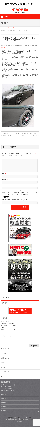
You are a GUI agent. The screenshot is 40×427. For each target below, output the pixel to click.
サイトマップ (6, 336)
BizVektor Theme (24, 420)
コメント (6, 158)
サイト (4, 185)
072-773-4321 (22, 10)
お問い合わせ (5, 358)
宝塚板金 (3, 398)
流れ (2, 362)
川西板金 (3, 410)
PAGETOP (34, 345)
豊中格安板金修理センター (20, 4)
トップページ (5, 371)
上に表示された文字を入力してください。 (16, 200)
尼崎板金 (3, 402)
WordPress (14, 420)
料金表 (3, 367)
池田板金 (3, 406)
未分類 (3, 47)
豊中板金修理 (17, 418)
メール (5, 179)
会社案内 (3, 353)
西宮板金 (3, 395)
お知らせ (3, 376)
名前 (4, 173)
